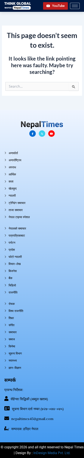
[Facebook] (32, 133)
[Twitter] (42, 133)
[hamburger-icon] (75, 6)
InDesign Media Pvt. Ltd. (51, 453)
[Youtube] (51, 133)
